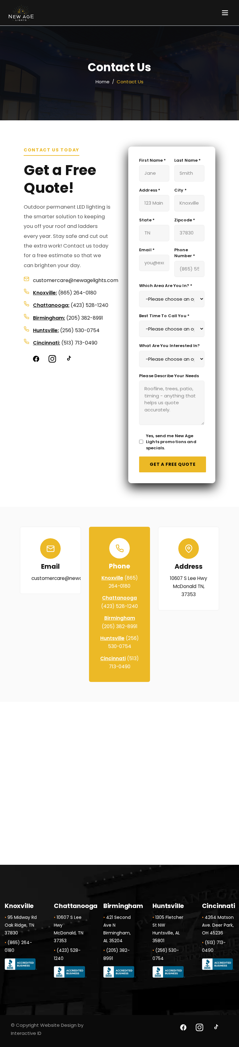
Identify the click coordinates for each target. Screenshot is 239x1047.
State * (147, 220)
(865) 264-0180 (77, 292)
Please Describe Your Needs (169, 376)
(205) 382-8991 (84, 318)
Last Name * (187, 160)
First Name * (152, 160)
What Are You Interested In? (169, 346)
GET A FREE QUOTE (172, 464)
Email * (147, 250)
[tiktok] (68, 359)
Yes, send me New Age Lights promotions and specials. (171, 442)
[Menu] (225, 12)
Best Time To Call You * (164, 316)
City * (180, 190)
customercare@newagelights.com (75, 280)
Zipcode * (184, 220)
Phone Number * (184, 253)
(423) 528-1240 (89, 305)
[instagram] (52, 359)
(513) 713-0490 (79, 342)
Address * (149, 190)
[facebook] (36, 359)
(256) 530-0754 (80, 330)
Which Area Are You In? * (165, 286)
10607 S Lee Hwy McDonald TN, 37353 (188, 586)
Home (103, 81)
